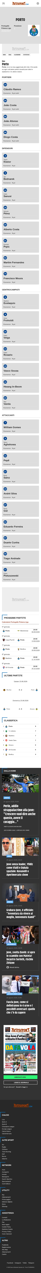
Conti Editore (6, 1184)
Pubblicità (5, 1245)
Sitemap (4, 1206)
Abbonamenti (6, 1197)
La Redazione (6, 1220)
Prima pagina (6, 1199)
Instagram (18, 1263)
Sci (3, 1145)
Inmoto (4, 1174)
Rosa (10, 55)
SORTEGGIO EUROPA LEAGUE (14, 994)
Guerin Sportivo (7, 1179)
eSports (4, 1159)
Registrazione (6, 1247)
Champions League (8, 1126)
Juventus (6, 798)
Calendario (17, 55)
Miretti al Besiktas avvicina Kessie (13, 827)
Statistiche (26, 55)
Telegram (31, 1263)
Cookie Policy (6, 1227)
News (4, 55)
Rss (3, 1195)
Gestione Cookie (7, 1229)
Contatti (4, 1217)
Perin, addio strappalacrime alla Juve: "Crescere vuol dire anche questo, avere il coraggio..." (19, 814)
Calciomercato (11, 944)
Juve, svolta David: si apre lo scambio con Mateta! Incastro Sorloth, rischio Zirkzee (20, 958)
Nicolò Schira (14, 967)
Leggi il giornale (21, 1082)
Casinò (4, 1254)
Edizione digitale (7, 1202)
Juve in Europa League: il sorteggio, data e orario (16, 830)
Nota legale (5, 1224)
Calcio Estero (6, 1131)
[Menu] (3, 3)
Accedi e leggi (21, 1087)
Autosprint (5, 1172)
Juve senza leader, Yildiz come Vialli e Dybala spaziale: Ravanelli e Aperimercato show (19, 870)
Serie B (4, 1124)
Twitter (25, 1263)
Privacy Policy (6, 1231)
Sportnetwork (6, 1181)
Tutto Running (6, 1152)
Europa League (7, 1129)
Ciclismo (4, 1149)
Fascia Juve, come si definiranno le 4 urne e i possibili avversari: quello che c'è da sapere (20, 1007)
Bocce (4, 1156)
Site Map (5, 1249)
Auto (3, 1170)
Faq (3, 1222)
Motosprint (5, 1177)
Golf (3, 1154)
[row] (20, 631)
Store (4, 1204)
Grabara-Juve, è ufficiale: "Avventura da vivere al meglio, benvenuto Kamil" (21, 913)
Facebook (10, 1263)
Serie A (9, 856)
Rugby (4, 1147)
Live (3, 1119)
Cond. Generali (7, 1234)
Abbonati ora (20, 1077)
